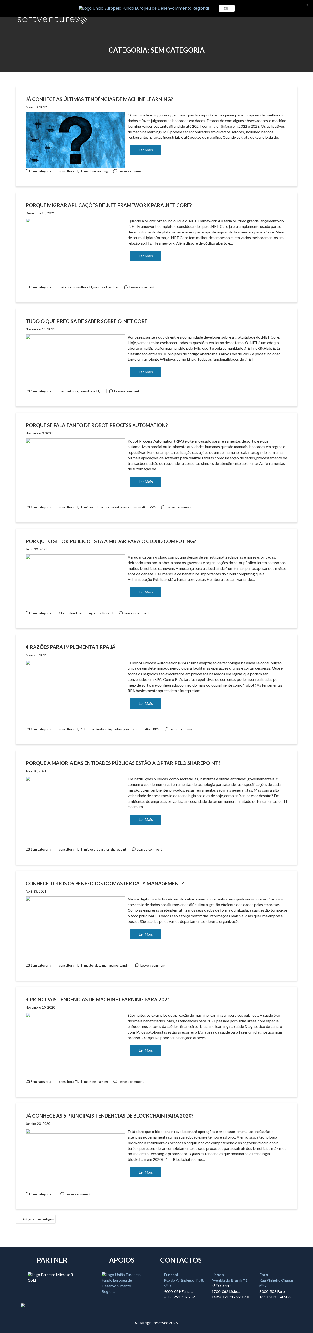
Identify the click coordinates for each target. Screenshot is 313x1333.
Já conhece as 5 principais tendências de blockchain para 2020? (110, 1116)
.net (61, 391)
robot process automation (129, 507)
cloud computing (81, 613)
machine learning (96, 171)
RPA (153, 507)
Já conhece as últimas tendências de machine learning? (99, 99)
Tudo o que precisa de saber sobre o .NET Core (86, 321)
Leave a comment (131, 171)
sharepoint (118, 849)
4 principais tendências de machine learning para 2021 (98, 999)
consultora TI (68, 171)
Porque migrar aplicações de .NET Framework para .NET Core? (109, 205)
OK (227, 8)
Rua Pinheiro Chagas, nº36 (276, 1280)
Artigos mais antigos (38, 1219)
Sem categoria (41, 171)
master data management (102, 965)
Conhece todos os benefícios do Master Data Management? (105, 883)
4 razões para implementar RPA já (70, 647)
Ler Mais (146, 150)
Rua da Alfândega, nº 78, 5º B (184, 1280)
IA (81, 729)
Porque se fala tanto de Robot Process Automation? (97, 425)
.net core (65, 287)
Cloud (63, 613)
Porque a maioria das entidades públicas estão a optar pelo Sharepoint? (123, 763)
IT (81, 171)
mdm (126, 965)
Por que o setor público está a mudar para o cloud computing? (111, 541)
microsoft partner (106, 287)
